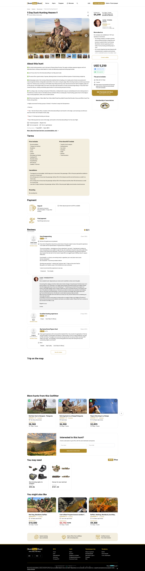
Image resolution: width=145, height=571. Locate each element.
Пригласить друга (89, 555)
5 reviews (70, 516)
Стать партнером (99, 3)
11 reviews (40, 516)
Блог (54, 553)
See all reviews (58, 352)
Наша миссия (56, 555)
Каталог (71, 553)
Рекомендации (89, 553)
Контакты (55, 557)
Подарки (87, 557)
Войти (107, 3)
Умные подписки (89, 551)
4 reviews (104, 25)
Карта (70, 551)
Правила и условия (74, 555)
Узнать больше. (31, 569)
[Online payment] (29, 401)
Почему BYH (56, 559)
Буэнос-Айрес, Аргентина (35, 15)
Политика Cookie (73, 559)
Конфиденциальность (74, 557)
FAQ (86, 559)
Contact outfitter (105, 57)
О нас (54, 551)
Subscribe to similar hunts (73, 450)
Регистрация (114, 3)
